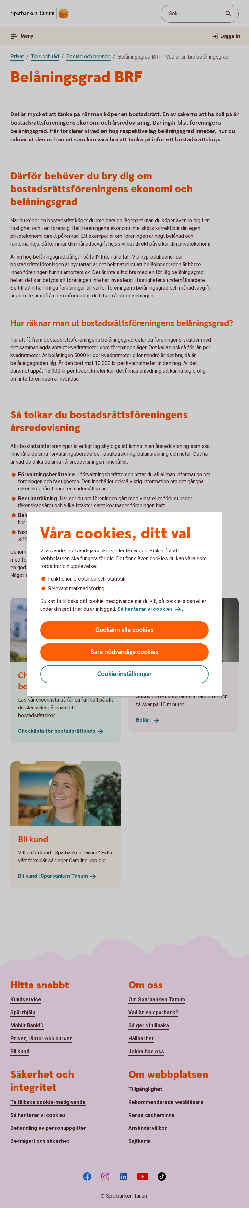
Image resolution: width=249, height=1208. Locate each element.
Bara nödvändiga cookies (124, 652)
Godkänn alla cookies (124, 630)
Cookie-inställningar (124, 674)
